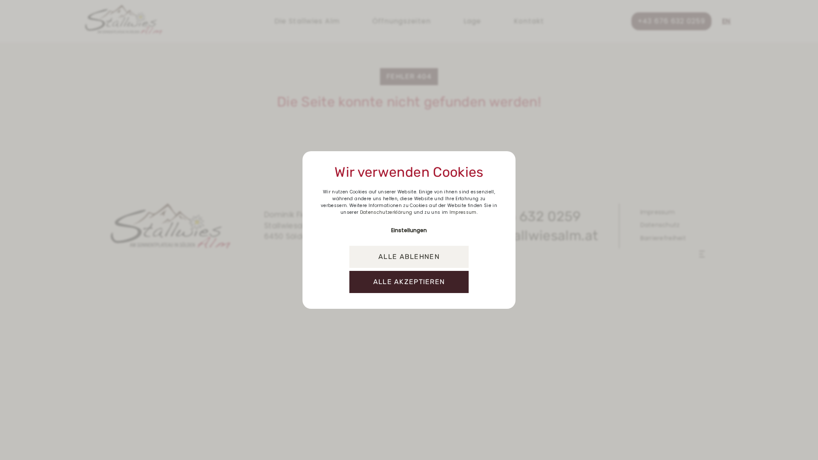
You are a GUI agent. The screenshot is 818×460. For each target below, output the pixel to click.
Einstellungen (409, 230)
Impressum (463, 212)
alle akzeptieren (409, 282)
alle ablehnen (409, 257)
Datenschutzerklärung (386, 212)
